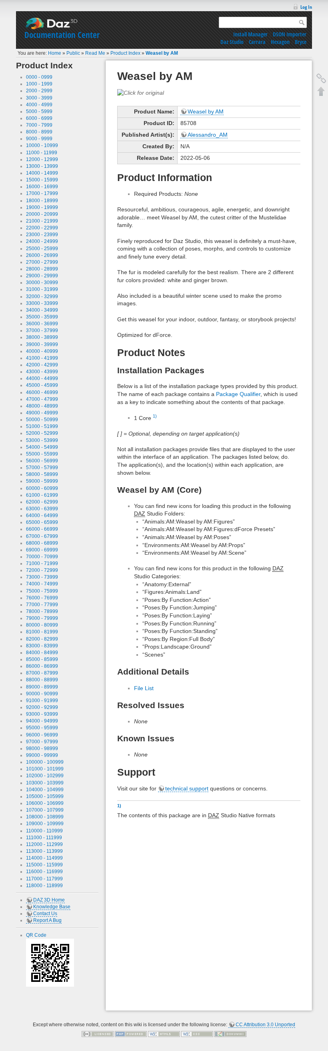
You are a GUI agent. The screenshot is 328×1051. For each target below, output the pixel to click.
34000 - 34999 (42, 310)
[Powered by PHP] (131, 1034)
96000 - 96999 (42, 735)
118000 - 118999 (44, 885)
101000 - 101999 (45, 769)
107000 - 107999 (45, 810)
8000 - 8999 (39, 132)
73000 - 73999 (42, 577)
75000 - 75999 (42, 591)
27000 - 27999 (42, 262)
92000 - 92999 (42, 707)
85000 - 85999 (42, 659)
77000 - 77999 (42, 604)
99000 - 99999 (42, 755)
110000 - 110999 (44, 831)
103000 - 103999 (45, 783)
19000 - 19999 (42, 207)
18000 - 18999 (42, 200)
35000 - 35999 (42, 317)
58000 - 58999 (42, 474)
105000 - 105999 (45, 796)
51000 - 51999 (42, 426)
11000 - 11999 (41, 152)
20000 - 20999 (42, 214)
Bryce (300, 42)
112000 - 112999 (44, 844)
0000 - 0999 (39, 77)
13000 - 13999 (42, 166)
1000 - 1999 (39, 84)
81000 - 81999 (42, 632)
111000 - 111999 (44, 837)
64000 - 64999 (42, 515)
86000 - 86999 (42, 666)
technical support (186, 788)
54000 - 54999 (42, 447)
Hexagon (280, 42)
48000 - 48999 (42, 406)
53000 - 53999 (42, 440)
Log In (306, 7)
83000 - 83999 (42, 646)
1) (155, 416)
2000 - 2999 (39, 91)
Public (73, 53)
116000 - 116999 (44, 871)
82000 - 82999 (42, 639)
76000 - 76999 (42, 598)
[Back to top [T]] (321, 91)
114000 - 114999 (44, 858)
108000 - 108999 (45, 817)
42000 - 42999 (42, 365)
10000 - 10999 (42, 145)
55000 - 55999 (42, 454)
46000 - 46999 (42, 392)
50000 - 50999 (42, 419)
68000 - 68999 (42, 543)
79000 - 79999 (42, 618)
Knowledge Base (51, 907)
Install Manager (250, 34)
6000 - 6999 (39, 118)
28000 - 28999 (42, 269)
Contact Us (45, 913)
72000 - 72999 (42, 570)
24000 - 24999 (42, 241)
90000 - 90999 (42, 694)
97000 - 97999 (42, 741)
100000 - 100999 (45, 762)
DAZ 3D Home (49, 900)
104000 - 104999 (45, 789)
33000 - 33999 (42, 303)
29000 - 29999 (42, 276)
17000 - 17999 (42, 193)
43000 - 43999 (42, 371)
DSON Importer (289, 34)
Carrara (257, 42)
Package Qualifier (238, 394)
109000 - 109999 (45, 823)
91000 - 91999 (42, 700)
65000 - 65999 (42, 522)
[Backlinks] (321, 78)
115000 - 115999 (44, 865)
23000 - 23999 (42, 234)
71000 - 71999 (42, 563)
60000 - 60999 (42, 488)
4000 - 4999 (39, 104)
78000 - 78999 (42, 611)
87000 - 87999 (42, 673)
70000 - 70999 (42, 556)
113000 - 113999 (44, 851)
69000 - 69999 (42, 550)
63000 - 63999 (42, 509)
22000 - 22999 (42, 228)
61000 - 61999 (42, 495)
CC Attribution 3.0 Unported (265, 1024)
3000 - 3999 (39, 98)
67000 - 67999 (42, 536)
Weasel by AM (162, 53)
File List (144, 688)
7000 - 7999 (39, 125)
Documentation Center (62, 34)
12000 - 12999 (42, 159)
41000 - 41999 (42, 358)
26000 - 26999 (42, 255)
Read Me (95, 53)
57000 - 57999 (42, 467)
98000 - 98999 (42, 748)
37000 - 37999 (42, 330)
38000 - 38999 (42, 337)
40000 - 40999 (42, 351)
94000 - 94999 (42, 721)
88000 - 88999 (42, 680)
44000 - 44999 (42, 378)
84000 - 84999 (42, 652)
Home (54, 53)
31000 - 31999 (42, 289)
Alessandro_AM (208, 134)
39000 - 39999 (42, 344)
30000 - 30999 (42, 282)
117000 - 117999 (44, 879)
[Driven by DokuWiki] (230, 1034)
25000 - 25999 (42, 248)
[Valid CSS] (197, 1034)
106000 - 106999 (45, 803)
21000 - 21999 (42, 221)
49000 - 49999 (42, 413)
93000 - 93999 (42, 714)
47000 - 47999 (42, 399)
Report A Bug (47, 920)
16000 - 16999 (42, 186)
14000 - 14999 (42, 173)
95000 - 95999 (42, 728)
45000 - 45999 (42, 385)
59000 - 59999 (42, 481)
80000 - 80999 (42, 625)
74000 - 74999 (42, 584)
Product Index (125, 53)
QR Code (36, 935)
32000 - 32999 (42, 296)
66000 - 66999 (42, 529)
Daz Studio (232, 42)
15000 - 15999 (42, 180)
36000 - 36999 (42, 323)
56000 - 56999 (42, 461)
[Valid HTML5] (164, 1034)
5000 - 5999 (39, 111)
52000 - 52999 (42, 433)
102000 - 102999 (45, 775)
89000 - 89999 (42, 687)
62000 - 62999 (42, 502)
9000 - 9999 (39, 138)
